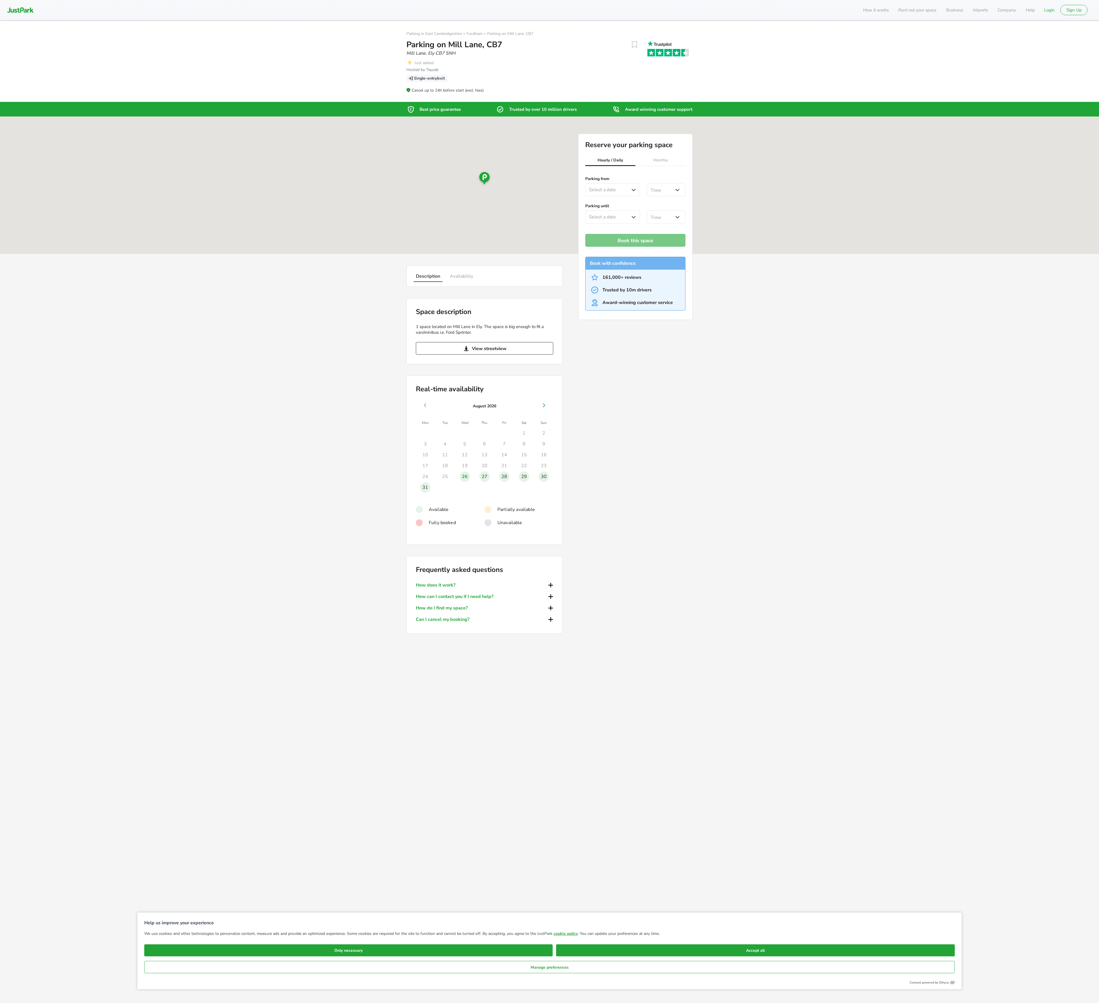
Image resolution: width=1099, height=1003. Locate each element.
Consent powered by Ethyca (929, 982)
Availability (461, 276)
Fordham (475, 33)
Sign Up (1074, 10)
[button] (610, 161)
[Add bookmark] (634, 45)
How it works (876, 10)
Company (1007, 10)
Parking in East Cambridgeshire (434, 33)
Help (1030, 10)
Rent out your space (917, 10)
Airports (980, 10)
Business (954, 10)
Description (428, 276)
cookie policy (566, 933)
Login (1049, 10)
